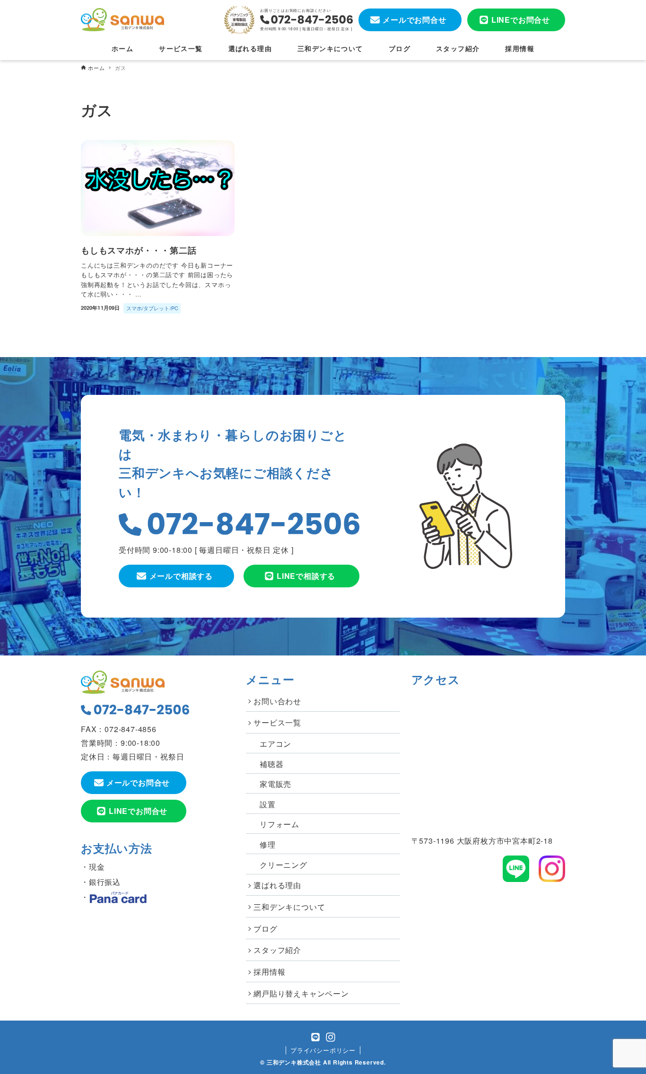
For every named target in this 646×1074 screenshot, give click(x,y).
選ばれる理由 (277, 885)
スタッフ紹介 (277, 949)
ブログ (265, 928)
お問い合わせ (277, 701)
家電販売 (275, 783)
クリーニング (283, 864)
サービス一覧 (277, 722)
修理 (268, 844)
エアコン (275, 743)
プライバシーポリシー (323, 1050)
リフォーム (279, 824)
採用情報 (269, 971)
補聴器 (271, 764)
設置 (268, 804)
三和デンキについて (289, 906)
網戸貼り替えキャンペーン (301, 993)
